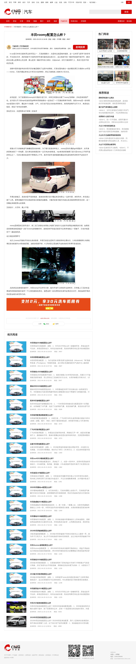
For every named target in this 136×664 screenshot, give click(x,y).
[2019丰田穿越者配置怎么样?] (16, 530)
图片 (42, 21)
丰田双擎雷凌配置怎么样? (40, 357)
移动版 (129, 21)
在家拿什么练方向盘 (106, 116)
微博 (56, 324)
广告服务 (14, 655)
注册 (122, 2)
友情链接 (48, 655)
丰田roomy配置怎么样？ (31, 27)
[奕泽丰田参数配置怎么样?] (16, 400)
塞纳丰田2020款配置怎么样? (41, 386)
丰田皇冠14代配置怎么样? (40, 473)
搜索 (126, 12)
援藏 (42, 2)
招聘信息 (28, 655)
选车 (48, 21)
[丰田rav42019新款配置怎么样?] (16, 458)
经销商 (83, 21)
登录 (129, 2)
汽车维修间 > (18, 27)
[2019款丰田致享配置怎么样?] (16, 574)
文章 (21, 21)
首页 (5, 2)
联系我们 (21, 655)
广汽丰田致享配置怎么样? (40, 429)
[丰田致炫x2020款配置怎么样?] (16, 371)
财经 (19, 2)
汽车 (28, 2)
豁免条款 (41, 655)
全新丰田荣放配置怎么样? (40, 444)
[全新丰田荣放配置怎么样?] (16, 443)
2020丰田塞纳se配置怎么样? (41, 487)
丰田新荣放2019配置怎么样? (41, 588)
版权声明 (34, 655)
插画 (46, 2)
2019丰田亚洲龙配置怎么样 (40, 617)
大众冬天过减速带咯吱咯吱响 (110, 135)
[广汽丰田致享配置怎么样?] (16, 429)
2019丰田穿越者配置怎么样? (41, 531)
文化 (37, 2)
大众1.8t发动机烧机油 (107, 126)
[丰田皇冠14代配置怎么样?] (16, 472)
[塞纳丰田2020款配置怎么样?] (16, 386)
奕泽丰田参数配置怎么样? (40, 401)
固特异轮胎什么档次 (106, 98)
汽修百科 (64, 21)
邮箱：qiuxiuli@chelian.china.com (120, 658)
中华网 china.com (13, 12)
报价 (55, 21)
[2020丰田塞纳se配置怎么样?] (16, 487)
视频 (35, 21)
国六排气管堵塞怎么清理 (108, 107)
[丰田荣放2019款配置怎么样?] (16, 342)
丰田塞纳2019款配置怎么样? (41, 516)
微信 (47, 324)
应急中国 (79, 2)
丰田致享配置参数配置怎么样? (41, 415)
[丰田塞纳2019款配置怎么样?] (16, 516)
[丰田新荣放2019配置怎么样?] (16, 588)
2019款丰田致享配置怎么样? (41, 574)
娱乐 (24, 2)
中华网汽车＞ (8, 27)
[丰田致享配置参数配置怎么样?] (16, 415)
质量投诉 (121, 21)
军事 (14, 2)
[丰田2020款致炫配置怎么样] (16, 602)
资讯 (10, 2)
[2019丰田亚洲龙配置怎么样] (16, 617)
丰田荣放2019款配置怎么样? (41, 343)
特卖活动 (74, 21)
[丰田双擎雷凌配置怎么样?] (16, 357)
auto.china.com (44, 318)
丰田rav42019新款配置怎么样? (42, 458)
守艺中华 (71, 2)
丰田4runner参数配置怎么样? (41, 545)
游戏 (33, 2)
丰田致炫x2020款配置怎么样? (41, 372)
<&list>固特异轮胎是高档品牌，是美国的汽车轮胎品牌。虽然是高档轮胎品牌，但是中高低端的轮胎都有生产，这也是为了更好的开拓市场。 (113, 102)
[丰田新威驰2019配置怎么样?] (16, 501)
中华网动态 (55, 655)
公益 (56, 2)
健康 (51, 2)
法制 (65, 2)
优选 (60, 2)
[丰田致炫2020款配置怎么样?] (16, 559)
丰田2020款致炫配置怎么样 (40, 603)
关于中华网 (7, 655)
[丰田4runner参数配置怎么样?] (16, 545)
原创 (14, 21)
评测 (28, 21)
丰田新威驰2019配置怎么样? (41, 502)
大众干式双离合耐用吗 (107, 144)
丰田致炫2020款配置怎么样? (41, 559)
